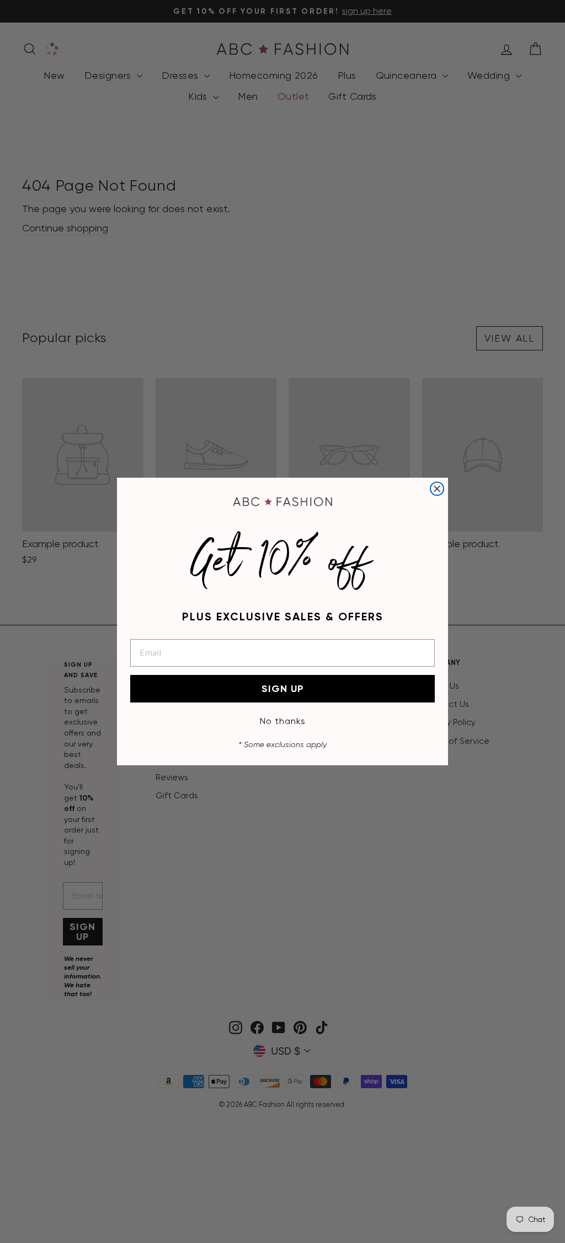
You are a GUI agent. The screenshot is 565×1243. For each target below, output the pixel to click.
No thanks (283, 721)
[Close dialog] (437, 488)
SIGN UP (283, 689)
